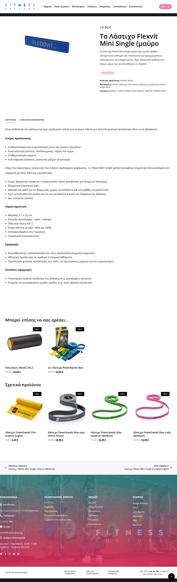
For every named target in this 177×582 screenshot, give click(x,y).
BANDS (113, 91)
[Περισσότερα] (171, 576)
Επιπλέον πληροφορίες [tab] (32, 120)
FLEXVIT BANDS (124, 91)
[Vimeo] (18, 554)
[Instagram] (10, 554)
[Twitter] (1, 554)
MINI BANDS (138, 91)
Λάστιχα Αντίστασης (128, 84)
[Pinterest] (14, 554)
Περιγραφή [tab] (10, 120)
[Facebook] (5, 554)
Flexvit (115, 84)
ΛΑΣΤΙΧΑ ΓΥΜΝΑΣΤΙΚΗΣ (155, 91)
